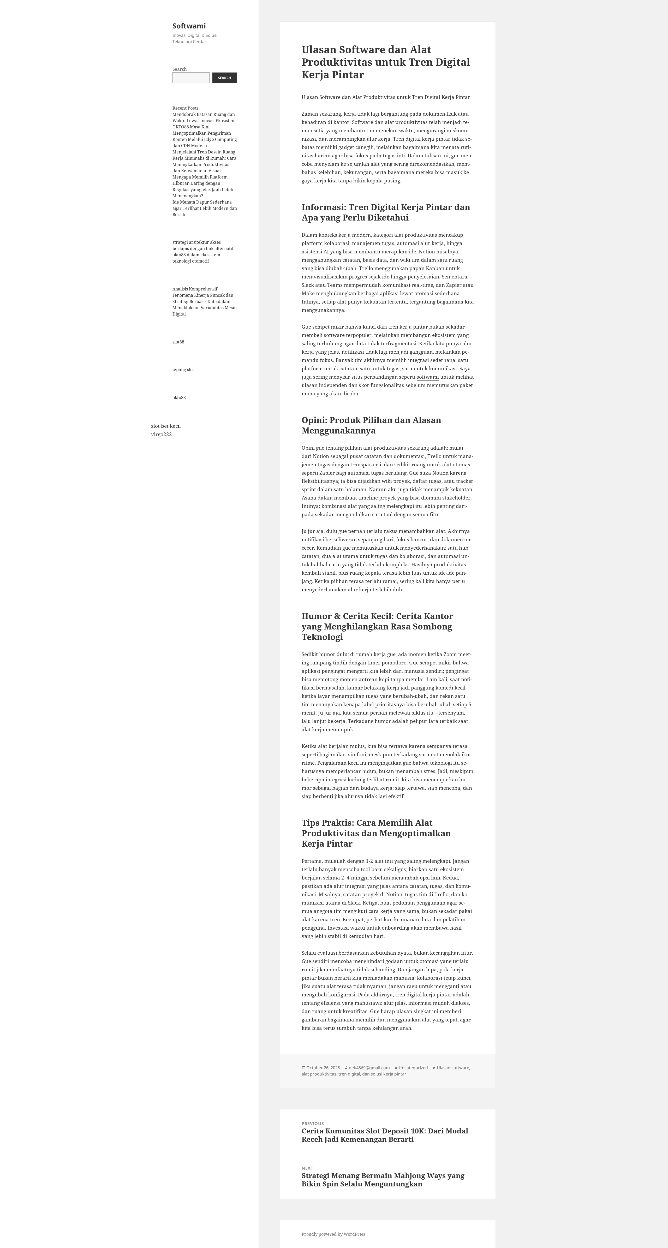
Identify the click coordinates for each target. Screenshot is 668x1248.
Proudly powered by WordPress (334, 1234)
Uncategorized (413, 1068)
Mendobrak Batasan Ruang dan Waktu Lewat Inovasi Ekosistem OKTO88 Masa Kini (204, 120)
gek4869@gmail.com (369, 1068)
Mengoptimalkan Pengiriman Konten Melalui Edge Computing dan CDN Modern (204, 139)
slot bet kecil (166, 426)
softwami (428, 376)
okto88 (179, 397)
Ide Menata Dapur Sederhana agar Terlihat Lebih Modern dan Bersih (204, 208)
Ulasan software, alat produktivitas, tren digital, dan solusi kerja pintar (386, 1071)
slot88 (178, 342)
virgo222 (161, 434)
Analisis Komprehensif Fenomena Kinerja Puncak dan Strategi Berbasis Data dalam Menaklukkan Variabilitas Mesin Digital (204, 301)
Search (179, 69)
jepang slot (183, 369)
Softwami (189, 26)
